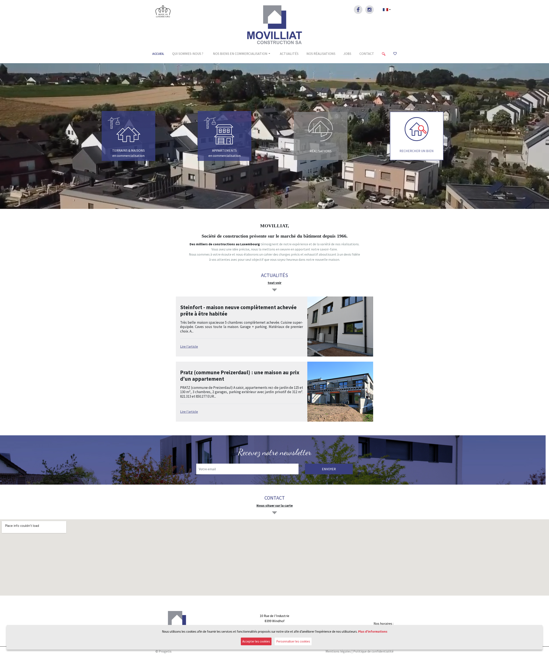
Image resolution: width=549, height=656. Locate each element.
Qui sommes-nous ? (187, 53)
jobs (347, 53)
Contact (366, 53)
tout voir (274, 282)
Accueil (158, 53)
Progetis (165, 651)
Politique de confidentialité (373, 651)
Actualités (289, 53)
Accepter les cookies (256, 641)
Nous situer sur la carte (274, 505)
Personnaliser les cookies (293, 641)
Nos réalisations (320, 53)
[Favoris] (395, 53)
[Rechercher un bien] (383, 53)
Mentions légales (338, 651)
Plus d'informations (372, 631)
